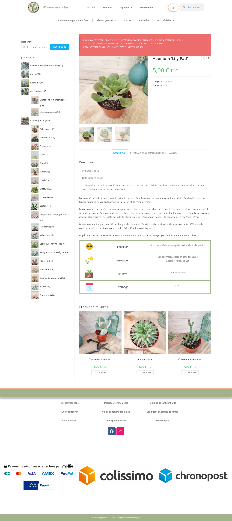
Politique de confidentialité (162, 403)
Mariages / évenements (116, 403)
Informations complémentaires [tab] (148, 153)
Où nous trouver (70, 412)
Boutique (107, 7)
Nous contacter (69, 420)
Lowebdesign (134, 517)
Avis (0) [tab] (173, 153)
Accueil (91, 7)
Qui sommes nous (70, 403)
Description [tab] (119, 153)
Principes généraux (116, 420)
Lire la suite (100, 372)
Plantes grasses (105, 20)
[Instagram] (120, 431)
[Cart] (173, 7)
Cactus (127, 20)
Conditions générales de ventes (162, 412)
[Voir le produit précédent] (203, 58)
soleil (165, 85)
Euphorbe (144, 20)
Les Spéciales (164, 20)
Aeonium (168, 81)
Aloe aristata (145, 359)
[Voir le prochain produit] (208, 58)
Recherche (27, 41)
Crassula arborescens (100, 359)
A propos (124, 7)
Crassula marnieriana (189, 359)
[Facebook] (112, 431)
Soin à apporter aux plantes (116, 412)
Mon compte (146, 7)
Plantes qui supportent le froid (73, 20)
